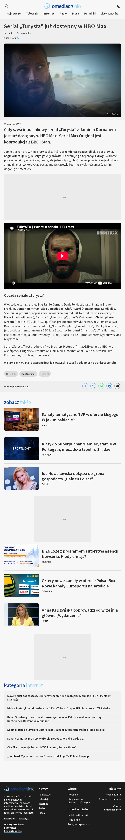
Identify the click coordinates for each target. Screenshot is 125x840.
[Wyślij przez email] (117, 386)
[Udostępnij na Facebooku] (85, 386)
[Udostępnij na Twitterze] (93, 386)
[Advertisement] (62, 197)
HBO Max (11, 373)
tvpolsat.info (113, 794)
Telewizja (32, 13)
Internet (48, 13)
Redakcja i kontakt (78, 815)
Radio (63, 13)
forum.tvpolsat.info (110, 799)
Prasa (75, 13)
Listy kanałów (109, 13)
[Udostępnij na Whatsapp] (101, 386)
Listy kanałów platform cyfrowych (79, 800)
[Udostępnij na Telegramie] (109, 386)
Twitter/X (23, 818)
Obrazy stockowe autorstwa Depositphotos (14, 827)
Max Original (28, 373)
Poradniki (90, 13)
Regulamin (74, 819)
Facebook (9, 818)
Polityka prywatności (79, 824)
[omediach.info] (19, 790)
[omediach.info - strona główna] (62, 6)
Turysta (45, 373)
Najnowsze (14, 13)
